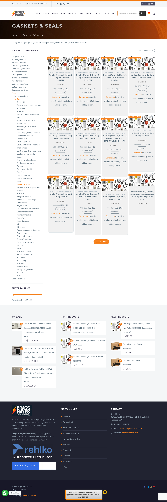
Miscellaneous (23, 221)
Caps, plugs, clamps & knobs (28, 132)
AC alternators (18, 81)
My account (67, 461)
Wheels (20, 272)
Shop (38, 13)
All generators (18, 56)
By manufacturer (21, 96)
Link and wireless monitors (28, 208)
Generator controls (20, 90)
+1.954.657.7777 (126, 424)
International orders (71, 439)
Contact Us (67, 450)
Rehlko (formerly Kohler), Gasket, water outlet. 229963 (87, 196)
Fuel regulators (23, 175)
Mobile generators (20, 71)
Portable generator (20, 65)
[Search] (142, 13)
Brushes (20, 129)
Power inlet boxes (24, 236)
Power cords (22, 233)
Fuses (19, 181)
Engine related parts (25, 163)
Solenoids (21, 257)
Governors (21, 190)
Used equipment (19, 278)
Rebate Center (58, 13)
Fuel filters (21, 172)
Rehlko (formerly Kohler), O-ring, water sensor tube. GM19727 (87, 77)
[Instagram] (64, 4)
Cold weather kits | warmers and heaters (28, 146)
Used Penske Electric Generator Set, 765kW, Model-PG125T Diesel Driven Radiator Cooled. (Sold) (39, 352)
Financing (72, 13)
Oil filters (21, 227)
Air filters (21, 108)
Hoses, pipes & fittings (26, 199)
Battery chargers (19, 87)
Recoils (20, 245)
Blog (88, 13)
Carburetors (22, 138)
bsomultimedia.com (29, 495)
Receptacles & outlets (26, 242)
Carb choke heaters (25, 135)
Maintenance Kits (24, 215)
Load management (25, 211)
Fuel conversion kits (25, 169)
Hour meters (22, 202)
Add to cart (61, 92)
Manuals (20, 218)
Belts (19, 117)
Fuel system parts (24, 178)
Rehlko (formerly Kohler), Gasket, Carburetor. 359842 (115, 77)
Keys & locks (22, 205)
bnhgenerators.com (130, 432)
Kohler (53, 72)
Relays (19, 248)
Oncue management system (28, 230)
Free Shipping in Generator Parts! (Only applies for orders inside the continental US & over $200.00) (83, 494)
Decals (19, 157)
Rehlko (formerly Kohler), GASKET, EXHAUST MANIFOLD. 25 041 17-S (115, 138)
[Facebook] (57, 4)
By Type (17, 99)
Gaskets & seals (23, 184)
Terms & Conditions (71, 427)
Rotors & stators (24, 251)
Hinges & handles (24, 196)
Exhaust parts (22, 166)
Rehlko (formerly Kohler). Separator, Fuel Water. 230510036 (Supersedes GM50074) (138, 327)
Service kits (21, 102)
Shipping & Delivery (71, 433)
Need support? (147, 4)
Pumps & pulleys (24, 239)
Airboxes (20, 111)
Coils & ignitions (24, 141)
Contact (98, 13)
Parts (46, 13)
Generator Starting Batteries (29, 187)
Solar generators (19, 74)
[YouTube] (68, 4)
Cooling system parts (26, 154)
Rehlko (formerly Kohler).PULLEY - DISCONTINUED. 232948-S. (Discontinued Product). (87, 327)
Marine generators (20, 59)
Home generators (19, 62)
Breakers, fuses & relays (27, 126)
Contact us (56, 97)
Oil (18, 224)
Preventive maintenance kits (29, 105)
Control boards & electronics (29, 151)
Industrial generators (21, 68)
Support (66, 455)
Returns (66, 444)
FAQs (65, 467)
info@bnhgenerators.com (131, 428)
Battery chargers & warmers (28, 114)
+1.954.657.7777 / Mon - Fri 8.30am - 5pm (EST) (31, 4)
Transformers (22, 266)
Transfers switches (20, 77)
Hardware (21, 193)
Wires (19, 275)
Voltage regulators (20, 84)
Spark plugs (22, 260)
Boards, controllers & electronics (26, 122)
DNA (81, 13)
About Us (67, 416)
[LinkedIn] (61, 4)
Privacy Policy (68, 422)
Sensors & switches (25, 254)
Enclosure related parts (27, 160)
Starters (20, 263)
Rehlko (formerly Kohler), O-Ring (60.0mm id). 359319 (60, 77)
